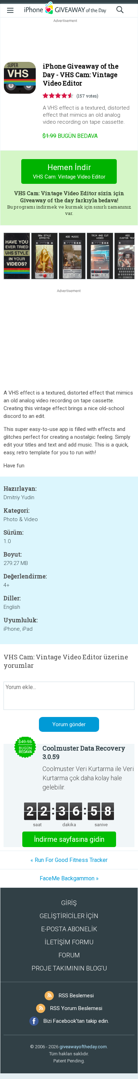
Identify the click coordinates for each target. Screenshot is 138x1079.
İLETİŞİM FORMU (69, 942)
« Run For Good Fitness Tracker (69, 860)
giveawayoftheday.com (83, 1046)
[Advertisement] (69, 41)
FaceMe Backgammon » (69, 878)
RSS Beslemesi (76, 995)
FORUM (69, 955)
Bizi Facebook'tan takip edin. (76, 1021)
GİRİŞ (69, 902)
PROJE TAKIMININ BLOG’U (69, 968)
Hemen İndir (69, 171)
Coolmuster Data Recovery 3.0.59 (83, 752)
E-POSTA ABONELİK (69, 929)
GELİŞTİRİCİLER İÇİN (69, 916)
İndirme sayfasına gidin (69, 839)
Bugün (70, 136)
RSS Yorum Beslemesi (76, 1008)
